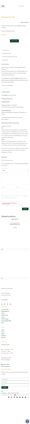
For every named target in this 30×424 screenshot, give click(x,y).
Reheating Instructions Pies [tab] (9, 56)
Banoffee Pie (15, 224)
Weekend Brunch (5, 311)
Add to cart (14, 40)
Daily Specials (4, 315)
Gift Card (3, 335)
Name (4, 187)
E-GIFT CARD (21, 6)
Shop (2, 322)
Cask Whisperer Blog (6, 320)
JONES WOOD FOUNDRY (13, 393)
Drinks (2, 313)
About (2, 330)
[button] (3, 6)
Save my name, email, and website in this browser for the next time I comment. (15, 197)
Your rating (5, 168)
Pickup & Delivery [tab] (6, 53)
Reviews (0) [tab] (5, 60)
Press (2, 331)
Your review (5, 172)
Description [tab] (5, 50)
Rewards (3, 337)
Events (3, 317)
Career (2, 333)
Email (18, 187)
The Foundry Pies (15, 222)
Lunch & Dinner (4, 309)
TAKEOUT (5, 95)
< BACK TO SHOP (24, 22)
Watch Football (4, 319)
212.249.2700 (4, 299)
